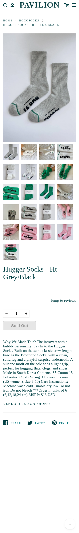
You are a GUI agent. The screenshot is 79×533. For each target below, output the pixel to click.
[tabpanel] (39, 87)
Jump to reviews (63, 300)
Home (8, 20)
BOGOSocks (29, 20)
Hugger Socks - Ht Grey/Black (31, 24)
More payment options (56, 335)
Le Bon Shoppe (36, 403)
